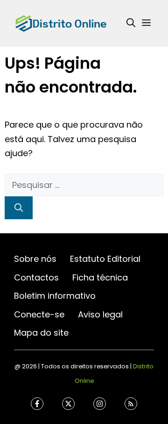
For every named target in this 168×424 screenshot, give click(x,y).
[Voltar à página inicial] (60, 23)
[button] (131, 23)
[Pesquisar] (19, 207)
